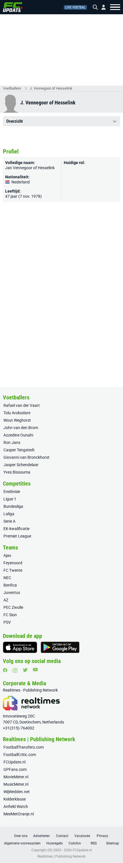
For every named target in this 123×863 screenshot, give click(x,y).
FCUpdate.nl (14, 762)
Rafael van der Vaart (21, 405)
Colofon (75, 843)
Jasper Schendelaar (21, 464)
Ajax (7, 555)
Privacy (102, 836)
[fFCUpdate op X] (25, 670)
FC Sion (10, 615)
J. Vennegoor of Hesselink (51, 88)
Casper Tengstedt (19, 450)
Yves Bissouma (16, 472)
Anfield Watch (15, 806)
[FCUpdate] (13, 7)
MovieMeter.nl (15, 777)
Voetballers (12, 88)
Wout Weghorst (17, 420)
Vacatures (82, 836)
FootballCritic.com (19, 754)
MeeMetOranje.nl (18, 814)
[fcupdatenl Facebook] (5, 670)
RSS (94, 843)
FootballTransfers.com (23, 747)
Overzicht (14, 121)
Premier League (17, 536)
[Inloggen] (101, 7)
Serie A (9, 521)
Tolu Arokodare (16, 413)
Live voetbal (75, 7)
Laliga (8, 514)
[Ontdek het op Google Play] (60, 647)
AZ (5, 600)
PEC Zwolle (13, 607)
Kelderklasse (14, 799)
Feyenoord (12, 563)
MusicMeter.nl (15, 784)
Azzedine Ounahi (18, 435)
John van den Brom (20, 427)
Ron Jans (11, 442)
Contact (62, 836)
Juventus (11, 592)
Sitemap (112, 843)
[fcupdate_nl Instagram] (15, 670)
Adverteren (41, 836)
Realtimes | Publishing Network (61, 856)
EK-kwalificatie (16, 528)
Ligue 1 (9, 499)
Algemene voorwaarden (22, 843)
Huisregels (54, 843)
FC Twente (12, 570)
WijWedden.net (16, 791)
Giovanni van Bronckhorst (26, 457)
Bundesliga (13, 506)
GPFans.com (15, 769)
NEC (7, 577)
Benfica (10, 585)
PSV (7, 622)
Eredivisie (11, 491)
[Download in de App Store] (20, 647)
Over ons (20, 836)
